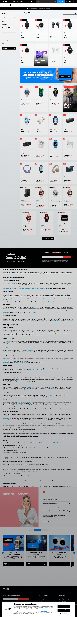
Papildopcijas (64, 613)
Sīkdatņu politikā (44, 611)
